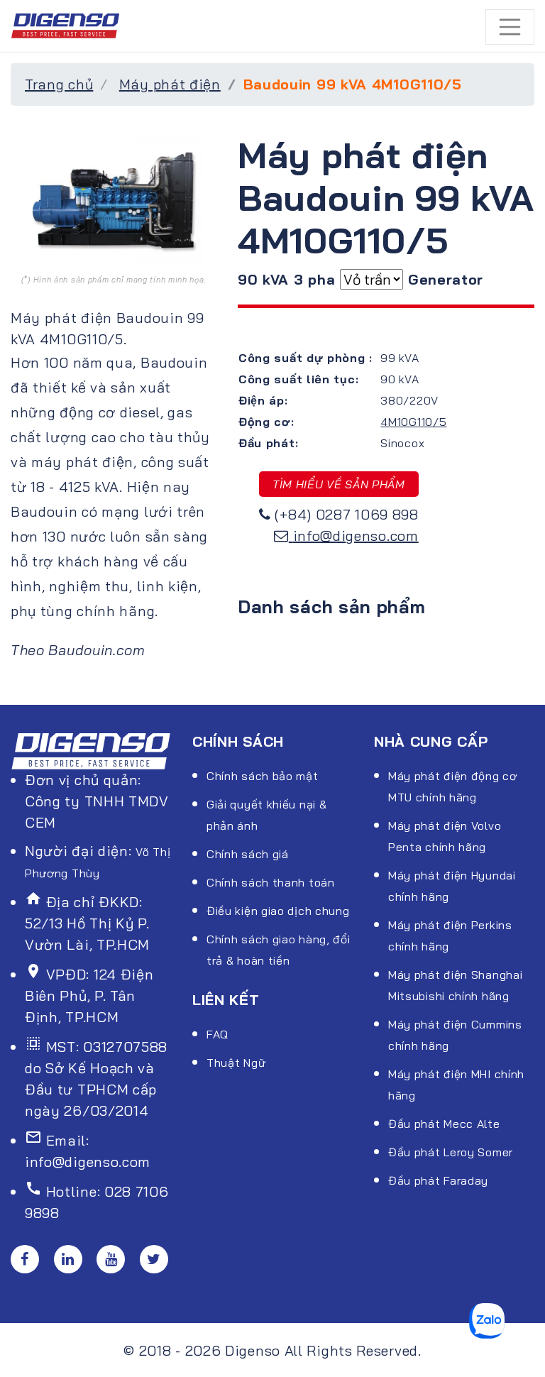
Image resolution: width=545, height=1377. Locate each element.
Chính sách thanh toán (271, 882)
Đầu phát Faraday (438, 1180)
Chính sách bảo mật (263, 776)
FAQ (218, 1034)
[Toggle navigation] (510, 27)
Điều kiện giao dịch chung (278, 911)
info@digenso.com (356, 535)
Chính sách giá (248, 854)
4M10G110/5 (413, 422)
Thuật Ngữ (236, 1062)
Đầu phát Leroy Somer (450, 1152)
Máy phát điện (170, 84)
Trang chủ (59, 84)
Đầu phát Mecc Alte (444, 1124)
